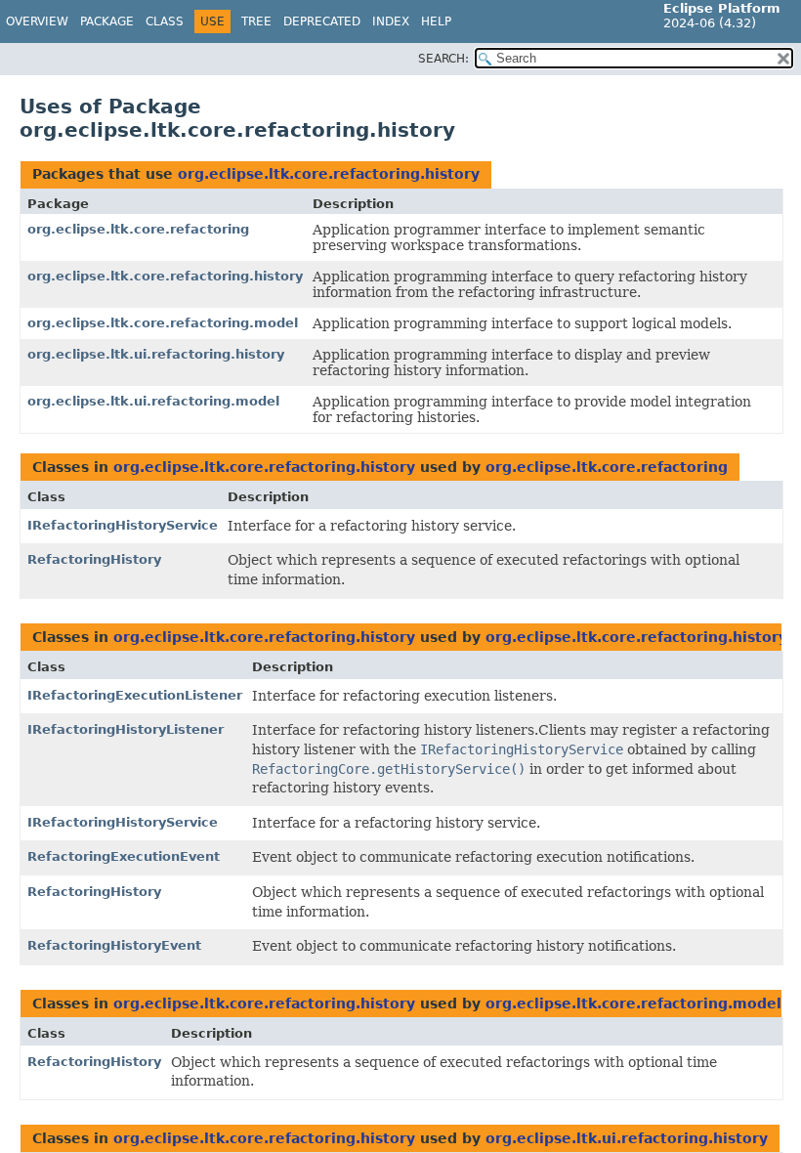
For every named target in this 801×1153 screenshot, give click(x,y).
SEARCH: (443, 58)
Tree (256, 21)
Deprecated (321, 21)
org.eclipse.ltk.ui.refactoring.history (155, 354)
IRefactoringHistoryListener (125, 729)
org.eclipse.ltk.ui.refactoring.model (153, 401)
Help (436, 21)
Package (107, 21)
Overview (37, 21)
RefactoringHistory (94, 559)
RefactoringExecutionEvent (123, 856)
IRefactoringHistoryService (122, 525)
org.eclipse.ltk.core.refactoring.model (162, 323)
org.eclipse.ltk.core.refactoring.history (329, 174)
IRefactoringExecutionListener (134, 695)
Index (390, 21)
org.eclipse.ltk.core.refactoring (138, 229)
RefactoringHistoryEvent (114, 945)
